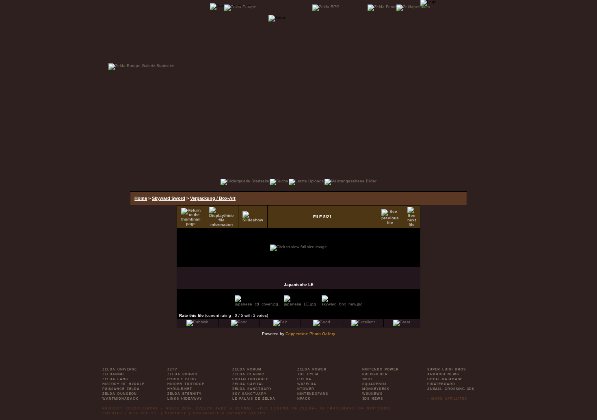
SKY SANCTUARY (249, 394)
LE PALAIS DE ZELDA (253, 399)
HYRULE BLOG (181, 379)
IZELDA (304, 379)
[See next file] (411, 217)
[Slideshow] (252, 216)
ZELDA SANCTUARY (252, 389)
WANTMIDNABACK (120, 399)
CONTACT (175, 413)
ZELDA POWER (312, 369)
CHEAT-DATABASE (445, 379)
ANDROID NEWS (443, 374)
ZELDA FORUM (247, 369)
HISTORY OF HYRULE (123, 384)
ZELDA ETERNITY (184, 394)
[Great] (401, 322)
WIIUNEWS (372, 394)
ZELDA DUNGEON (119, 394)
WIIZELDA (306, 384)
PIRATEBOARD (441, 384)
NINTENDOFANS (312, 394)
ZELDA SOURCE (183, 374)
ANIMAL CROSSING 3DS (450, 389)
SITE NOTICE (143, 413)
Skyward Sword (168, 198)
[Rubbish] (197, 322)
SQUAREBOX (374, 384)
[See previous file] (390, 217)
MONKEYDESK (375, 389)
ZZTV (172, 369)
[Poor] (239, 322)
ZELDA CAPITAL (248, 384)
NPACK (304, 399)
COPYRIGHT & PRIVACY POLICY (229, 413)
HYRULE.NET (179, 389)
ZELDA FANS (115, 379)
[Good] (321, 322)
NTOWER (305, 389)
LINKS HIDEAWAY (184, 399)
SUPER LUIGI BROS (446, 369)
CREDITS (112, 413)
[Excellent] (363, 322)
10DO (367, 379)
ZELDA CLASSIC (248, 374)
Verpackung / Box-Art (213, 198)
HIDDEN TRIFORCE (185, 384)
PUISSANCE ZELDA (121, 389)
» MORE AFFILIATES (447, 399)
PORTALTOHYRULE (250, 379)
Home (140, 198)
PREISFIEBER (375, 374)
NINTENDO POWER (380, 369)
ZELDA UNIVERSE (119, 369)
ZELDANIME (113, 374)
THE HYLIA (308, 374)
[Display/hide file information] (221, 217)
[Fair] (280, 322)
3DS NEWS (372, 399)
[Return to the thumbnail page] (191, 217)
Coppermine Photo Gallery (310, 333)
